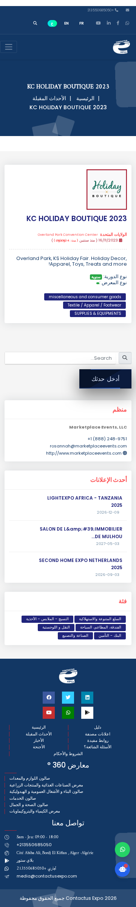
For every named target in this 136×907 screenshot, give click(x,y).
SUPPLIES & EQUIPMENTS (97, 313)
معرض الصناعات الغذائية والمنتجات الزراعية (46, 785)
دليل (97, 727)
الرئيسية (85, 98)
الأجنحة (39, 746)
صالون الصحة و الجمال (28, 804)
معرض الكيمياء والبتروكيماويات (34, 811)
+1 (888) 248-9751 (107, 439)
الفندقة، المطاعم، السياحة (100, 627)
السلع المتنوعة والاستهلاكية (100, 619)
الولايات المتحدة (82, 234)
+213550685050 (101, 10)
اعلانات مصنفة (97, 734)
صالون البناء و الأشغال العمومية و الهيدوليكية (46, 791)
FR (81, 23)
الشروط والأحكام (68, 753)
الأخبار (39, 740)
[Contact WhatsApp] (122, 849)
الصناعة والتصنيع (75, 635)
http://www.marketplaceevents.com (84, 453)
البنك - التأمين (110, 635)
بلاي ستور (25, 860)
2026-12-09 (108, 512)
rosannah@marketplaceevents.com (88, 446)
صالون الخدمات (22, 798)
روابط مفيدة (97, 740)
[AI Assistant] (122, 869)
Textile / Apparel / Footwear (94, 305)
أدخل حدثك (105, 379)
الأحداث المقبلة (49, 98)
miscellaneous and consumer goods (85, 297)
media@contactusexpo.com (47, 876)
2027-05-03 (107, 544)
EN (66, 23)
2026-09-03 (107, 575)
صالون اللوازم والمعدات (29, 778)
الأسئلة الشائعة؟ (97, 746)
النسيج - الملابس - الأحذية (47, 619)
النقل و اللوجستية (56, 627)
